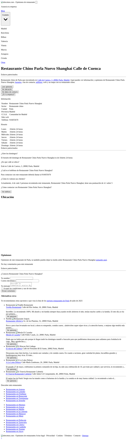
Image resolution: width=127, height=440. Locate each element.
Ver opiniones (12, 316)
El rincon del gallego (14, 349)
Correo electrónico (8, 281)
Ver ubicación (7, 89)
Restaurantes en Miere (14, 416)
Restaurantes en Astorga (15, 389)
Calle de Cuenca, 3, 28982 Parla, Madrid (53, 80)
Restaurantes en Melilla (15, 409)
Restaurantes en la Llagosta (16, 411)
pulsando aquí (101, 260)
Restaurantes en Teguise (15, 429)
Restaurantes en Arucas (15, 407)
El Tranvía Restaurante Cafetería (18, 374)
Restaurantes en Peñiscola (16, 420)
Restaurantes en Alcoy (14, 431)
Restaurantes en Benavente (16, 396)
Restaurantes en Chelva (15, 425)
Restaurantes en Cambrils (16, 427)
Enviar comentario (8, 291)
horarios (18, 82)
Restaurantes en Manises (15, 405)
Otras (3, 62)
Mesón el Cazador (13, 335)
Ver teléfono (6, 192)
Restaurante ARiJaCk (14, 321)
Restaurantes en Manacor (16, 414)
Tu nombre (5, 278)
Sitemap (85, 436)
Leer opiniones (7, 87)
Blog (3, 11)
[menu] (36, 2)
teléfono (39, 82)
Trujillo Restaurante (13, 307)
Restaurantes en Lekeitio (15, 392)
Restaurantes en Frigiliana (16, 394)
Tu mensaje (5, 286)
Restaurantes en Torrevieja (16, 422)
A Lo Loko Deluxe (13, 362)
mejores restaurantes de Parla (58, 301)
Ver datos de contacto (10, 92)
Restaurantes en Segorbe (15, 401)
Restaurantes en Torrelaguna (17, 398)
